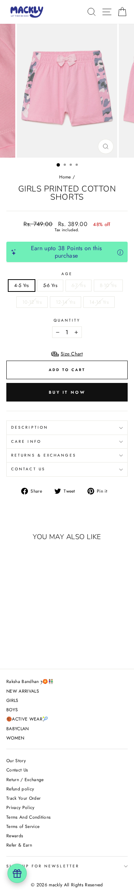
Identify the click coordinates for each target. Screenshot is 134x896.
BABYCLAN (17, 728)
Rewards (14, 835)
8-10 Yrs (108, 285)
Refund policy (20, 789)
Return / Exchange (25, 779)
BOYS (12, 709)
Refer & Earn (19, 845)
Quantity (67, 320)
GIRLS (12, 700)
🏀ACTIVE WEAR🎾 (27, 719)
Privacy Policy (20, 807)
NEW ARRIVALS (22, 691)
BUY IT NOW (67, 392)
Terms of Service (22, 826)
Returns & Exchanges (43, 455)
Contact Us (28, 469)
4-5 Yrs (21, 285)
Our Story (16, 760)
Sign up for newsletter (42, 866)
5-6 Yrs (50, 285)
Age (67, 274)
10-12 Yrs (32, 302)
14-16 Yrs (99, 302)
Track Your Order (23, 798)
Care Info (26, 441)
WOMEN (15, 738)
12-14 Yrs (65, 302)
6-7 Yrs (78, 285)
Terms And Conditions (28, 817)
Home (65, 177)
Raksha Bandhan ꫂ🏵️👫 (30, 681)
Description (29, 427)
